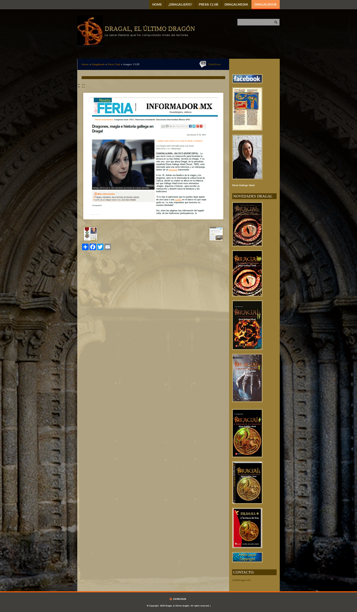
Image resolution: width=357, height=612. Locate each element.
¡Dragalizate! (180, 4)
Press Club (208, 4)
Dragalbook (266, 4)
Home (157, 4)
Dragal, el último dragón (150, 28)
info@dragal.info (241, 580)
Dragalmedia (236, 4)
